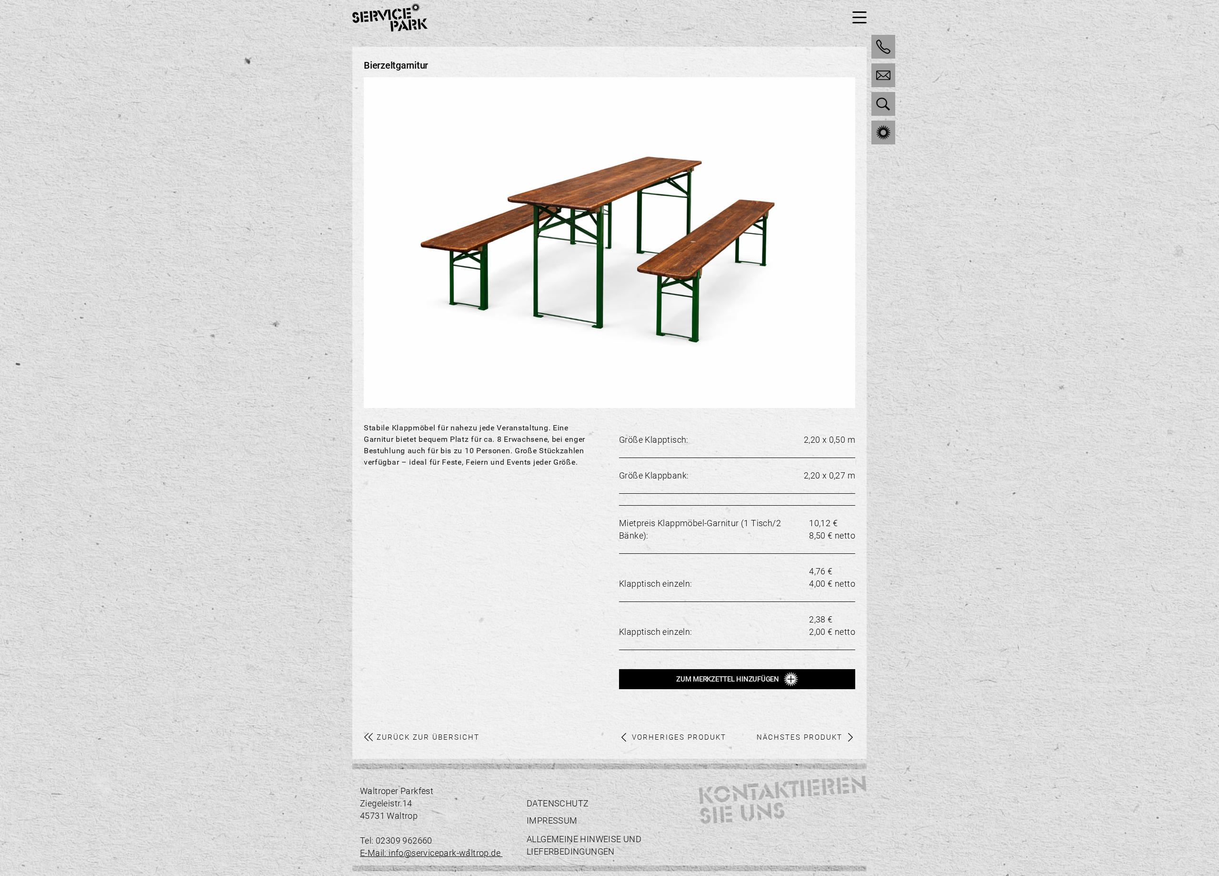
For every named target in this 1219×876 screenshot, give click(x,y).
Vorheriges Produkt (679, 737)
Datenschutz (558, 803)
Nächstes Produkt (799, 737)
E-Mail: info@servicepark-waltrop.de (431, 853)
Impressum (552, 820)
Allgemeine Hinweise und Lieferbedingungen (584, 845)
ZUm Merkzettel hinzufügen (727, 679)
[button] (843, 242)
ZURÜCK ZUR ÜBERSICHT (428, 737)
